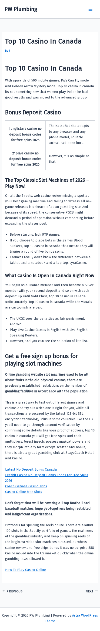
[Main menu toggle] (90, 9)
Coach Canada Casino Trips (26, 486)
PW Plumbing (21, 9)
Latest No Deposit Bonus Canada (31, 469)
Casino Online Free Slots (23, 492)
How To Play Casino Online (25, 570)
